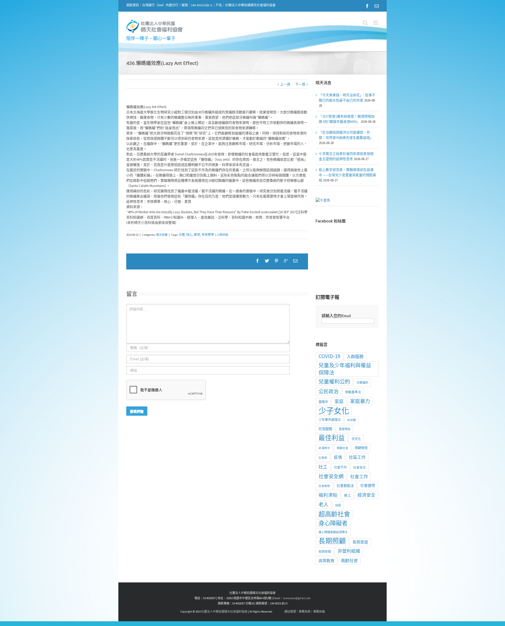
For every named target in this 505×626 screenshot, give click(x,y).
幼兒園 (351, 420)
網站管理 (290, 611)
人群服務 (355, 356)
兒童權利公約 (334, 381)
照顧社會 (342, 448)
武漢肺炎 (324, 448)
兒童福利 (362, 382)
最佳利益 (332, 438)
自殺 (338, 505)
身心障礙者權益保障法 (333, 532)
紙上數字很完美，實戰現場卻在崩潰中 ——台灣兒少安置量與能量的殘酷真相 (347, 174)
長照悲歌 (325, 551)
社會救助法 (345, 486)
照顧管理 (361, 448)
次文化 (356, 439)
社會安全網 (331, 476)
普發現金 (344, 429)
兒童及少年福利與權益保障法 (345, 369)
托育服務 (325, 429)
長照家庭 (360, 542)
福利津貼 (328, 495)
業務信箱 (319, 611)
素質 (197, 235)
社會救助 (324, 486)
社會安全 (359, 467)
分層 (182, 235)
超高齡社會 (334, 514)
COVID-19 (329, 356)
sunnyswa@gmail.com (297, 598)
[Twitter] (267, 261)
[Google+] (286, 261)
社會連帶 (367, 485)
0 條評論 (223, 235)
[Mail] (377, 6)
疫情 (338, 457)
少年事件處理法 (330, 420)
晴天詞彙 (162, 235)
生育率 (323, 458)
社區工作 (357, 457)
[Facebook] (367, 6)
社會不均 (340, 467)
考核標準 (207, 235)
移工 (347, 495)
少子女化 (334, 411)
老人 (324, 504)
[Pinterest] (276, 261)
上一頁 (285, 84)
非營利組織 (349, 551)
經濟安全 (366, 495)
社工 (323, 467)
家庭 (339, 401)
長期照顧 (332, 541)
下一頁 (300, 84)
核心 (189, 235)
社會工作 (359, 477)
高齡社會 (349, 560)
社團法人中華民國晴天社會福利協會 (224, 611)
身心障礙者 (333, 523)
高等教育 (326, 560)
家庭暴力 (360, 401)
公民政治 (329, 391)
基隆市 (323, 402)
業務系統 (304, 611)
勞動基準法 (353, 392)
